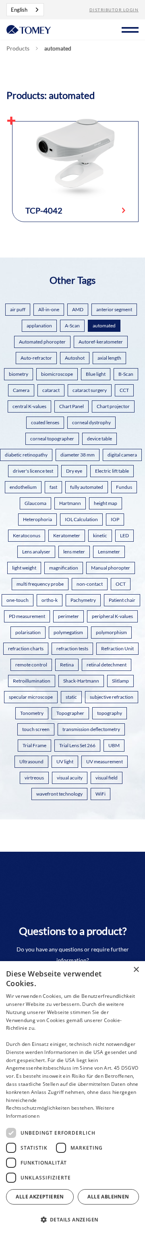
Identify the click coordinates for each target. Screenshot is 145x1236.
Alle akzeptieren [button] (40, 1196)
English (19, 9)
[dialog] (72, 1098)
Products (17, 48)
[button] (130, 29)
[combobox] (25, 9)
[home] (28, 29)
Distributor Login (114, 9)
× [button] (136, 970)
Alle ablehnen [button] (108, 1196)
